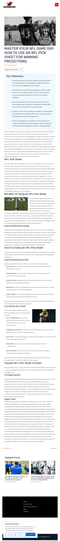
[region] (20, 529)
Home (25, 501)
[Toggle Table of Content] (20, 69)
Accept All (30, 534)
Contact (25, 511)
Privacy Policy (27, 504)
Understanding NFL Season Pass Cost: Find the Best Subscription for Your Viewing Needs (42, 478)
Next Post (54, 448)
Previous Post (6, 448)
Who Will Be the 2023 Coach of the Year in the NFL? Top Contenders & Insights (16, 478)
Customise (10, 534)
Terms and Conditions (30, 506)
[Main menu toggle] (57, 5)
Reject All (20, 534)
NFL (5, 65)
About (25, 509)
